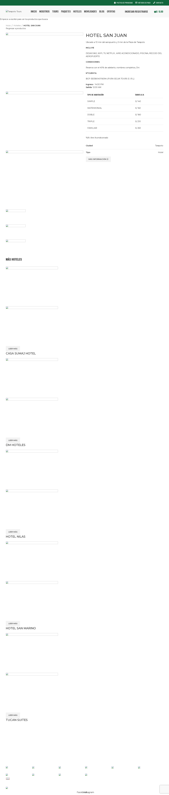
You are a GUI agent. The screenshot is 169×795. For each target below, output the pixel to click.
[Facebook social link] (7, 3)
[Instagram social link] (10, 3)
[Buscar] (151, 11)
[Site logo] (13, 11)
